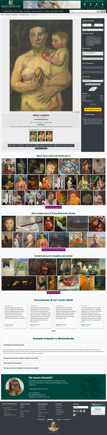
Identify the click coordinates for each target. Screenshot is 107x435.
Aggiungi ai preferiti (30, 145)
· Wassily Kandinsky (59, 411)
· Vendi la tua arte (41, 407)
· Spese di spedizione (42, 409)
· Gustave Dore (58, 414)
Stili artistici (27, 11)
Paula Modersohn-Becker (24, 14)
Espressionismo (14, 14)
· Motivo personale (41, 405)
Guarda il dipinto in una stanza (66, 145)
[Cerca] (98, 11)
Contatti (61, 11)
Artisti (15, 11)
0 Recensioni (44, 148)
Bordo (83, 28)
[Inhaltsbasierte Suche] (101, 11)
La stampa (46, 11)
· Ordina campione (41, 416)
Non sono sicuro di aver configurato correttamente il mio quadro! (21, 368)
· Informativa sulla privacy (25, 411)
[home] (2, 11)
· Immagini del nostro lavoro (43, 412)
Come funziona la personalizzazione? (14, 345)
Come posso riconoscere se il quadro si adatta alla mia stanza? (21, 358)
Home (2, 14)
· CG (21, 409)
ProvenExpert (13, 324)
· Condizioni (22, 407)
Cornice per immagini (37, 11)
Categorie (20, 11)
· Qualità (39, 411)
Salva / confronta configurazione (93, 84)
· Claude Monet (58, 407)
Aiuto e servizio (54, 11)
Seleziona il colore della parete (46, 145)
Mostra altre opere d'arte (53, 292)
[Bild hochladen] (104, 11)
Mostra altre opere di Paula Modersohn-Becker (53, 249)
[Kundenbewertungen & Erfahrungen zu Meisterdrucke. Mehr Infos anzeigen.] (98, 409)
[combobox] (92, 30)
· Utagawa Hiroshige (59, 412)
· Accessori (40, 414)
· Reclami (22, 414)
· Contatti (22, 405)
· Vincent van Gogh (59, 405)
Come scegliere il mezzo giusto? (13, 363)
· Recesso (22, 412)
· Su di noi (22, 416)
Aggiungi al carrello (93, 109)
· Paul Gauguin (58, 409)
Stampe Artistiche (8, 11)
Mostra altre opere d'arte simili (53, 207)
